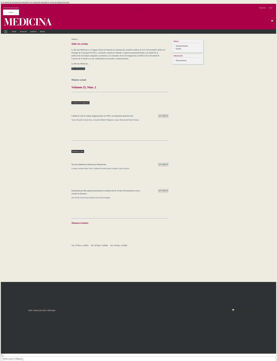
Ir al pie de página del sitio (58, 2)
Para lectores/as (181, 60)
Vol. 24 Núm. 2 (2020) (118, 245)
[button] (23, 31)
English (11, 12)
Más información (78, 69)
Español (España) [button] (11, 8)
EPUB (161, 116)
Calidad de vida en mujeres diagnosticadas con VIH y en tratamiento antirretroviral (102, 116)
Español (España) (182, 46)
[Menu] (4, 31)
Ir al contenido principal (38, 2)
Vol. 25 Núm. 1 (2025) (79, 245)
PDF (166, 116)
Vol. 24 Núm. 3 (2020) (99, 245)
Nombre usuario (12, 358)
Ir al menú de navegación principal (14, 2)
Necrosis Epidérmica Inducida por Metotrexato (88, 164)
